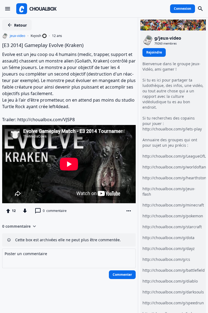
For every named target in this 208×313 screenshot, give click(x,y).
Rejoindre (154, 52)
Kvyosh (36, 36)
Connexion (182, 8)
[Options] (129, 210)
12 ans (57, 36)
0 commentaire (16, 226)
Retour (20, 25)
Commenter (122, 274)
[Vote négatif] (25, 210)
